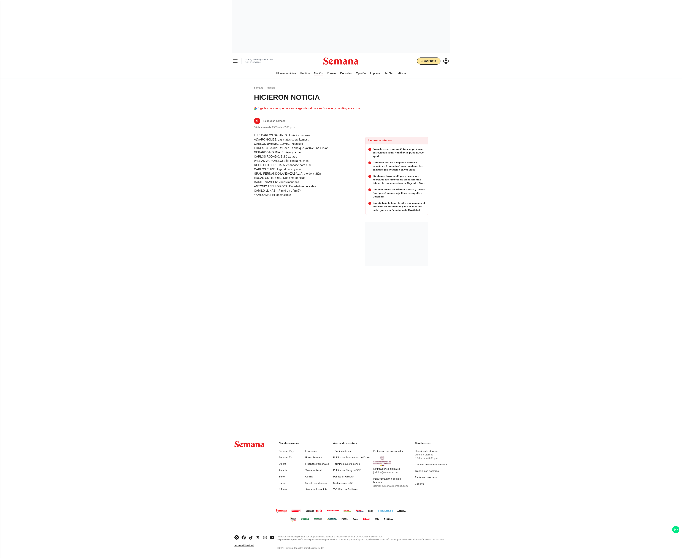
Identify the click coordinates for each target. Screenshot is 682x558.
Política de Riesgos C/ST (347, 470)
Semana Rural (313, 470)
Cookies (419, 483)
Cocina (309, 476)
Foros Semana (313, 457)
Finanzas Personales (317, 463)
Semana (258, 87)
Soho (282, 476)
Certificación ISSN (343, 483)
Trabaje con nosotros (427, 470)
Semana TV (285, 457)
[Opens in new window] (244, 537)
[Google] (236, 537)
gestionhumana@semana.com (390, 485)
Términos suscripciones (346, 463)
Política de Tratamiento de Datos (351, 457)
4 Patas (283, 489)
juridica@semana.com (385, 472)
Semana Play (286, 451)
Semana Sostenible (316, 489)
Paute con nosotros (426, 477)
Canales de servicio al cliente (431, 464)
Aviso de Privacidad (247, 545)
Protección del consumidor (388, 451)
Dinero (282, 463)
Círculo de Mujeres (316, 483)
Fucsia (282, 483)
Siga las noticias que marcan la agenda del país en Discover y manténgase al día (309, 108)
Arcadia (283, 470)
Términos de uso (342, 451)
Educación (311, 451)
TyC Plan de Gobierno (345, 489)
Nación (271, 87)
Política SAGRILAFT (344, 476)
